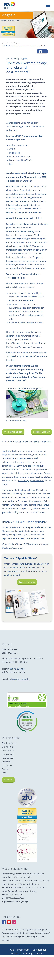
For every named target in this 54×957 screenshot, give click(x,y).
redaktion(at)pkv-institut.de (31, 480)
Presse (5, 769)
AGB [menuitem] (12, 949)
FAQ (4, 772)
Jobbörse (6, 761)
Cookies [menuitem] (40, 953)
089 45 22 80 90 (17, 668)
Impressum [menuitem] (23, 949)
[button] (42, 51)
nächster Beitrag (41, 431)
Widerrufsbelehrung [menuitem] (22, 953)
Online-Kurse (8, 746)
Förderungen (8, 758)
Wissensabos (8, 750)
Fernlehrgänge (9, 743)
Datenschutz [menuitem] (39, 949)
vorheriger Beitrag (13, 431)
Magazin (17, 43)
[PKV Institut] (9, 5)
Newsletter (7, 765)
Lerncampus (8, 754)
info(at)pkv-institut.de (19, 679)
